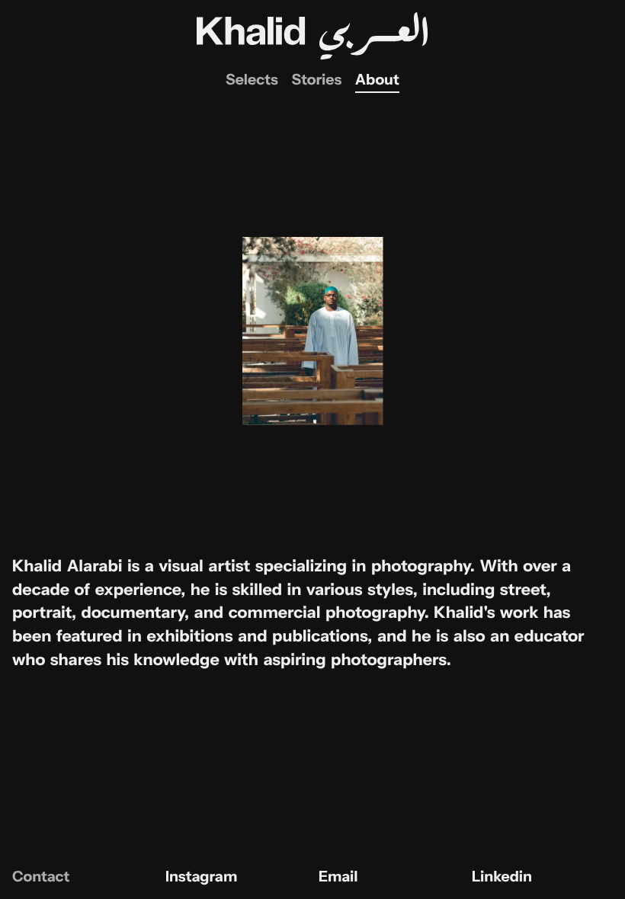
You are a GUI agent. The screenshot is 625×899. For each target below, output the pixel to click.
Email (338, 876)
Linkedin (502, 876)
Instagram (201, 876)
